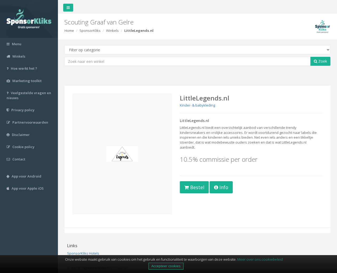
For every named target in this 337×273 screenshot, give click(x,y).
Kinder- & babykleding (197, 105)
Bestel (196, 187)
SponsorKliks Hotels (83, 253)
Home (69, 30)
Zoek (322, 61)
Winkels (112, 30)
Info (223, 187)
